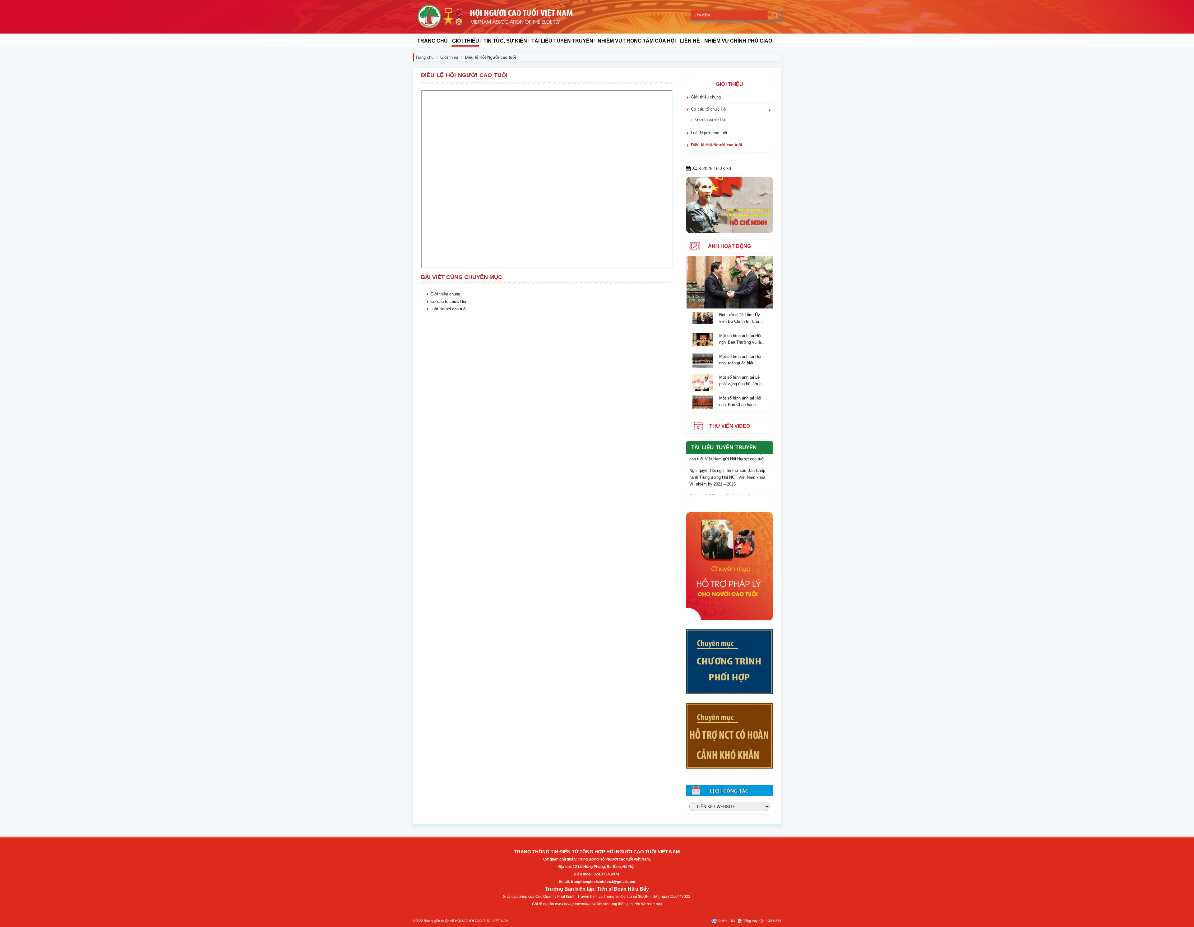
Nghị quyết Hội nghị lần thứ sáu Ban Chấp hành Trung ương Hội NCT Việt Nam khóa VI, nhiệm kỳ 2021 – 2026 (727, 470)
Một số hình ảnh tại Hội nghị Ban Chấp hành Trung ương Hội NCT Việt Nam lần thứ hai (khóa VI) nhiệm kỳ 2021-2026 (742, 402)
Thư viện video (729, 426)
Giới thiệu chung (445, 294)
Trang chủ (424, 57)
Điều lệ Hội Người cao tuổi (716, 145)
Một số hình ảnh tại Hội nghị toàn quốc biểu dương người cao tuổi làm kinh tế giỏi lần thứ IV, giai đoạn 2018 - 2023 (741, 360)
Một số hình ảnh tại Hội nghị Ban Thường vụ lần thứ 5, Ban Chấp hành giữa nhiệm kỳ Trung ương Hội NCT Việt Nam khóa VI (741, 339)
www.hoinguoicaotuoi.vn (575, 904)
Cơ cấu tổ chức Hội (448, 301)
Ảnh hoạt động (729, 246)
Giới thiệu (449, 57)
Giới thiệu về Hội (710, 119)
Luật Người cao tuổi (448, 309)
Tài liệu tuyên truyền (724, 447)
